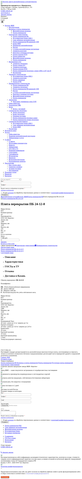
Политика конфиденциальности (12, 466)
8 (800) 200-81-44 (6, 11)
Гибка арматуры (14, 103)
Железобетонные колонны (22, 31)
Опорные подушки (19, 116)
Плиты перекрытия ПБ (20, 36)
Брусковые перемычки (12, 433)
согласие (11, 193)
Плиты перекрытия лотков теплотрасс (26, 120)
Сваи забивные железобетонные (24, 40)
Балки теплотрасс (19, 114)
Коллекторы (17, 72)
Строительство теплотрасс (18, 110)
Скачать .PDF (5, 357)
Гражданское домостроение (18, 34)
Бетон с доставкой (19, 109)
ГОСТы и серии (10, 438)
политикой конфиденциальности (62, 193)
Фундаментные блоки (12, 431)
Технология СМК (15, 105)
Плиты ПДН (17, 82)
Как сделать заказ (15, 165)
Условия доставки (15, 168)
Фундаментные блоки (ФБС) (22, 38)
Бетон (11, 107)
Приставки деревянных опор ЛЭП (24, 101)
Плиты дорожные (19, 80)
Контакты (8, 176)
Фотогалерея (9, 440)
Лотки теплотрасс (19, 112)
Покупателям (9, 163)
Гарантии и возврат (15, 167)
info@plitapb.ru (5, 13)
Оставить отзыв (6, 359)
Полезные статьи (10, 172)
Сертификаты (13, 154)
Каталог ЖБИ (9, 25)
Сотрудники (13, 152)
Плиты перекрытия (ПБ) (13, 425)
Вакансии (12, 158)
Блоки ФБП (17, 43)
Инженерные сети (15, 62)
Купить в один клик (7, 244)
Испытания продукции (17, 159)
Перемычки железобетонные (22, 45)
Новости (12, 145)
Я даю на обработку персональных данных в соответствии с (38, 193)
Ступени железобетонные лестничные (26, 49)
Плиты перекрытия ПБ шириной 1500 (26, 42)
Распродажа (13, 129)
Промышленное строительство (19, 83)
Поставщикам (13, 170)
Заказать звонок (6, 14)
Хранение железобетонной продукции (22, 136)
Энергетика (13, 100)
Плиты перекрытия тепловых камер (25, 118)
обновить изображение (7, 190)
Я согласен (5, 477)
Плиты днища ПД (19, 65)
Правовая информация (16, 150)
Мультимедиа (13, 156)
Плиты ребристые (19, 56)
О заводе (8, 139)
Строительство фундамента (18, 121)
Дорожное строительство (17, 74)
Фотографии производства (18, 143)
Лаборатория (13, 147)
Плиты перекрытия (19, 33)
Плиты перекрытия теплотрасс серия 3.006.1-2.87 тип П (32, 71)
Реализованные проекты (17, 161)
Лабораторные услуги (16, 138)
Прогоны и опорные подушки (23, 53)
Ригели (15, 47)
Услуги (7, 132)
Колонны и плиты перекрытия (19, 29)
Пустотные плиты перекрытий (62, 363)
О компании (9, 436)
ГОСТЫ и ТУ (13, 149)
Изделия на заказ (10, 130)
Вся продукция (14, 27)
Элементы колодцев (19, 51)
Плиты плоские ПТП (20, 54)
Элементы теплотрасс (20, 63)
